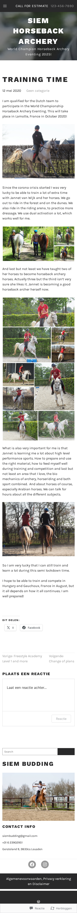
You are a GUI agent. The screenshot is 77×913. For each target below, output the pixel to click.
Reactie (61, 718)
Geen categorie (37, 91)
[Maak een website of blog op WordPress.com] (38, 902)
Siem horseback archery (38, 31)
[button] (28, 243)
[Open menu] (4, 6)
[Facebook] (32, 864)
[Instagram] (45, 864)
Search (66, 751)
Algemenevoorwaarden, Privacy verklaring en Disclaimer (38, 881)
